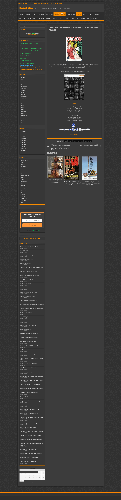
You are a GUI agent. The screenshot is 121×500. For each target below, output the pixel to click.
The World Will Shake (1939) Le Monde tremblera (31, 431)
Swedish (23, 90)
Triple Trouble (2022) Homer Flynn (28, 461)
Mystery (48, 18)
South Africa (24, 190)
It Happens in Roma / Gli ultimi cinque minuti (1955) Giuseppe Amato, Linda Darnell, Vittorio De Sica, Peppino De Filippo (60, 147)
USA (81, 141)
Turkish (23, 119)
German (23, 83)
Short (67, 18)
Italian (22, 84)
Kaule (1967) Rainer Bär (25, 329)
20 (33, 477)
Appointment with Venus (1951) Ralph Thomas (31, 439)
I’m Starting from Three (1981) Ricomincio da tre (31, 354)
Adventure (28, 14)
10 (21, 475)
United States (24, 160)
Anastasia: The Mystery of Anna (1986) (29, 333)
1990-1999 (23, 146)
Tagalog (23, 103)
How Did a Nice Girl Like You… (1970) (29, 246)
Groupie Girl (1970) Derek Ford (27, 405)
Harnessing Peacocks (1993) (27, 259)
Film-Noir (22, 18)
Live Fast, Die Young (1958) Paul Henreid (29, 275)
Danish (23, 94)
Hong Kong (24, 181)
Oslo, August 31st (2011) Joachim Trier (29, 457)
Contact (25, 3)
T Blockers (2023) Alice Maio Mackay (28, 392)
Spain (22, 179)
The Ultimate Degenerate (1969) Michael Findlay (31, 380)
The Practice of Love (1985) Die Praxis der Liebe (31, 267)
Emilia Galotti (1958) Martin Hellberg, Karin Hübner (89, 146)
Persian (23, 120)
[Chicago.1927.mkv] (74, 87)
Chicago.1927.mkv (74, 134)
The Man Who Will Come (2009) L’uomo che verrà (31, 308)
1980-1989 (23, 144)
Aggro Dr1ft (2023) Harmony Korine (28, 292)
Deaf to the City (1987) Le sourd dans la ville (30, 283)
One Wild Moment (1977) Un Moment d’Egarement (32, 304)
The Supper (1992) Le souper (27, 255)
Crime (63, 14)
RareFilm (26, 8)
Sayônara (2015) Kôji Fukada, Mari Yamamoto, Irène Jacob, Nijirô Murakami (55, 181)
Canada (23, 177)
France (23, 164)
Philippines (24, 187)
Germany (23, 171)
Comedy (56, 14)
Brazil (22, 170)
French (23, 79)
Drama (79, 14)
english (70, 141)
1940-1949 (23, 137)
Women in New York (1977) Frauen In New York (31, 453)
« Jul (32, 482)
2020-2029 (23, 152)
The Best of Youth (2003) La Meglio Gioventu (30, 435)
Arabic (22, 102)
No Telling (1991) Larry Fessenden (28, 325)
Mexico (23, 185)
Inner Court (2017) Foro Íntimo (27, 296)
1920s (65, 141)
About (19, 3)
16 (43, 475)
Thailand (23, 194)
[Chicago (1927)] (74, 49)
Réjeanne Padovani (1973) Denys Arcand (29, 321)
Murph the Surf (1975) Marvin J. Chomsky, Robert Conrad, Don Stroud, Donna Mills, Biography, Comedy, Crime (89, 183)
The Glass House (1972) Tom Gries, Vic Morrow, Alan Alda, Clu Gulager (71, 183)
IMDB (74, 103)
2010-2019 (23, 150)
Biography (49, 14)
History (29, 18)
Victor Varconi (87, 141)
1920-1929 (23, 133)
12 (29, 475)
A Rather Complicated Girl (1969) (28, 427)
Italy (22, 162)
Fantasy (96, 14)
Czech (22, 107)
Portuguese (24, 86)
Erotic (84, 14)
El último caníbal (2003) (25, 263)
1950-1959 (23, 138)
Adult (34, 14)
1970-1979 (23, 142)
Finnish (23, 100)
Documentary (71, 14)
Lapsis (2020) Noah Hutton (26, 396)
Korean (23, 113)
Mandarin (23, 111)
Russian (23, 117)
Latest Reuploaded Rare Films (41, 3)
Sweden (23, 192)
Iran (22, 183)
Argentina (23, 166)
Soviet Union (24, 198)
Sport (77, 18)
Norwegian (24, 115)
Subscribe (32, 225)
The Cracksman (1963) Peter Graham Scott (30, 384)
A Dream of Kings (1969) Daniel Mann (29, 372)
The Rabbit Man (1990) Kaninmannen (29, 288)
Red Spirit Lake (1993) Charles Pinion (28, 449)
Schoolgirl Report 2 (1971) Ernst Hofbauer (30, 368)
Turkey (23, 196)
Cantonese (23, 98)
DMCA (30, 3)
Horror (35, 18)
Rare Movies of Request (56, 3)
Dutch (22, 105)
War (88, 18)
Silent (72, 18)
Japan (22, 173)
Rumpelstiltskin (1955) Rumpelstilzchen (29, 413)
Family (90, 14)
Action (21, 14)
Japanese (23, 88)
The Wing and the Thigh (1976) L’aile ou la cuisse (31, 363)
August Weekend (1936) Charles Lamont (29, 279)
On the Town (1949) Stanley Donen (28, 350)
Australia (23, 168)
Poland (23, 189)
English (23, 77)
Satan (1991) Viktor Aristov (26, 250)
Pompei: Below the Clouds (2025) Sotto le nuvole (31, 376)
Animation (41, 14)
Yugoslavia (24, 200)
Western (94, 18)
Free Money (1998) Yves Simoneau (28, 341)
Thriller (83, 18)
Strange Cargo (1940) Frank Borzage (29, 423)
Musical (41, 18)
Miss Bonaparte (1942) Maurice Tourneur (30, 409)
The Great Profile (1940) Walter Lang (29, 300)
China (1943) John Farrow (26, 317)
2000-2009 (23, 148)
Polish (22, 109)
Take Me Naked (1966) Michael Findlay (29, 337)
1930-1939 (23, 135)
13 (33, 475)
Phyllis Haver (76, 141)
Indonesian (24, 96)
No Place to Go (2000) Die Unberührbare (29, 312)
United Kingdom (25, 175)
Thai (22, 122)
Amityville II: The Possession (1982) (28, 271)
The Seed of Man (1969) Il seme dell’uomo (30, 345)
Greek (22, 92)
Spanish (23, 81)
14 (36, 475)
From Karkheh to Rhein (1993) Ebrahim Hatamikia (31, 388)
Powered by (28, 230)
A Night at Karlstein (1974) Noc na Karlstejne (30, 401)
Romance (55, 18)
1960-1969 (23, 140)
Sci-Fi (61, 18)
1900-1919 (23, 131)
